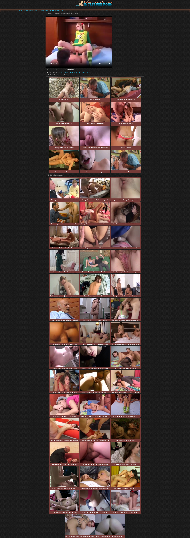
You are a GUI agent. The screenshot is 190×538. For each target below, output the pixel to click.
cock (62, 72)
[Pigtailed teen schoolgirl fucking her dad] (125, 188)
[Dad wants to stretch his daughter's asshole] (125, 308)
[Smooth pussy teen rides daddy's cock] (64, 356)
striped (89, 72)
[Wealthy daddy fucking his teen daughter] (125, 260)
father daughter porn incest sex (28, 10)
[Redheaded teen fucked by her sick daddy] (125, 380)
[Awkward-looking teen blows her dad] (125, 476)
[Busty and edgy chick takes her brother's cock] (80, 524)
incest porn (44, 10)
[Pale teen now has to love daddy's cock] (125, 212)
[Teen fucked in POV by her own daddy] (125, 236)
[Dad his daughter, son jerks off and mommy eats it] (64, 284)
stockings (82, 72)
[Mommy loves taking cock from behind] (64, 380)
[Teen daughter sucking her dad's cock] (64, 260)
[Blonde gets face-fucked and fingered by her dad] (95, 404)
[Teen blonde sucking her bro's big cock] (64, 500)
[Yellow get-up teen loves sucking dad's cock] (64, 188)
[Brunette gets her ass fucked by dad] (125, 452)
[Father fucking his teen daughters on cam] (95, 332)
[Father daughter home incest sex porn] (95, 3)
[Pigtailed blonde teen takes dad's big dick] (95, 452)
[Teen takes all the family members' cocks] (64, 332)
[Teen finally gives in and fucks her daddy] (95, 260)
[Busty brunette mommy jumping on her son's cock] (110, 524)
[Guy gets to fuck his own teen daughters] (125, 284)
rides (71, 72)
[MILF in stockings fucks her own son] (125, 356)
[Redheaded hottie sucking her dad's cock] (64, 236)
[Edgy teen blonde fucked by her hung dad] (64, 308)
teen (75, 72)
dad (66, 72)
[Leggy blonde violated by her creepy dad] (95, 188)
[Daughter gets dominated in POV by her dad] (95, 236)
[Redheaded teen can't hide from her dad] (64, 452)
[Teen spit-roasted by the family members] (125, 404)
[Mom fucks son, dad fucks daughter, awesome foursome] (125, 332)
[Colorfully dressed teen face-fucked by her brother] (95, 500)
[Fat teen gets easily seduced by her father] (64, 212)
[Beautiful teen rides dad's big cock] (95, 284)
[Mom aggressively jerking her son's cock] (64, 476)
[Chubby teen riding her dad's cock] (125, 428)
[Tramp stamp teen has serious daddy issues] (95, 212)
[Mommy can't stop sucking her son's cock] (95, 356)
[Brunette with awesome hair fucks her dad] (64, 428)
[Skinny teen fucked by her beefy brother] (95, 308)
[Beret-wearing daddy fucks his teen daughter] (95, 476)
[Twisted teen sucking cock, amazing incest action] (95, 380)
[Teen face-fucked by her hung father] (64, 404)
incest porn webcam (56, 10)
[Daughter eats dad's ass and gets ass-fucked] (95, 428)
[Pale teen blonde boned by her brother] (125, 500)
